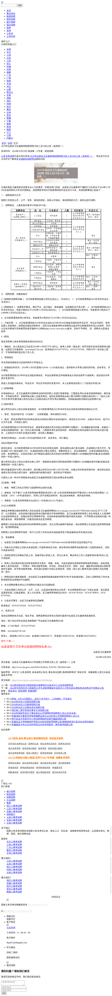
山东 (9, 58)
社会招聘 (11, 800)
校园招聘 (32, 691)
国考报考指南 (46, 753)
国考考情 (42, 748)
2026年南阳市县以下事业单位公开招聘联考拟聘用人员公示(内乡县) (44, 713)
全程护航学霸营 (27, 772)
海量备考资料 (63, 757)
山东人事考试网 (14, 864)
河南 (9, 104)
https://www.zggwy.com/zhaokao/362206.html (32, 680)
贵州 (9, 115)
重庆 (9, 109)
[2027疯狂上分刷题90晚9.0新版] (2, 781)
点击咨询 (11, 927)
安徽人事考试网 (14, 811)
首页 (9, 10)
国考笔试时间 (64, 744)
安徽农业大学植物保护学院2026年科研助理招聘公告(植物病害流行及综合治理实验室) (53, 722)
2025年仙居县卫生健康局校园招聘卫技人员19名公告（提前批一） (61, 156)
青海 (9, 127)
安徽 (9, 66)
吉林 (9, 69)
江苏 (9, 61)
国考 (9, 28)
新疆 (9, 124)
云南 (9, 112)
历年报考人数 (60, 753)
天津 (9, 84)
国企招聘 (11, 25)
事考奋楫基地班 (27, 768)
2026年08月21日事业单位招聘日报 (28, 707)
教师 (9, 803)
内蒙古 (10, 138)
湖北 (9, 101)
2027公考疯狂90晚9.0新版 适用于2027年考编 (31, 757)
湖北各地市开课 (59, 772)
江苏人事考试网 (14, 808)
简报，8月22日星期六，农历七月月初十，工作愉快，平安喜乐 (42, 699)
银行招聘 (11, 22)
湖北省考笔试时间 (48, 744)
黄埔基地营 (13, 768)
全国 (9, 49)
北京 (9, 52)
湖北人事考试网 (14, 880)
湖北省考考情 (14, 748)
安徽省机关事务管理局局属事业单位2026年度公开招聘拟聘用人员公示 (45, 716)
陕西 (9, 129)
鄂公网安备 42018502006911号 (17, 911)
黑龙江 (10, 92)
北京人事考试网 (14, 841)
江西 (9, 135)
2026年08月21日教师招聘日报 (26, 704)
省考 (9, 30)
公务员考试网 (7, 156)
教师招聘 (11, 16)
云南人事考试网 (14, 823)
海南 (9, 81)
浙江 (9, 63)
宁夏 (9, 121)
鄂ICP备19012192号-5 (38, 905)
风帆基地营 (13, 772)
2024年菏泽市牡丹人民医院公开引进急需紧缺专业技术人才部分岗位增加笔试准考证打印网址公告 (57, 688)
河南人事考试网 (14, 869)
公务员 (10, 33)
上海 (9, 55)
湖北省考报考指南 (16, 753)
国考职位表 (33, 744)
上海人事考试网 (14, 817)
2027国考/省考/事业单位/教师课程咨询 (28, 738)
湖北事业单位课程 (48, 763)
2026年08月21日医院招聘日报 (26, 702)
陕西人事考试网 (14, 892)
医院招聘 (11, 19)
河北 (9, 86)
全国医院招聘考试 (27, 159)
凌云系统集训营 (43, 772)
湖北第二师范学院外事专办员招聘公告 (30, 710)
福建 (9, 72)
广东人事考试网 (14, 847)
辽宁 (9, 132)
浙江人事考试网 (14, 806)
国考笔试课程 (14, 763)
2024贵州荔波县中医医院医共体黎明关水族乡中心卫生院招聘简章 (41, 685)
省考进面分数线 (29, 748)
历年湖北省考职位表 (17, 744)
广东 (9, 75)
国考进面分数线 (55, 748)
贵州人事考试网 (14, 889)
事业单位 (11, 13)
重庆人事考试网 (14, 850)
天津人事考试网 (14, 853)
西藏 (9, 118)
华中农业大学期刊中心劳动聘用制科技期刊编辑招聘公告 (39, 719)
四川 (9, 106)
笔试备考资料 (56, 738)
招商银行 (11, 814)
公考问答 (11, 36)
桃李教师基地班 (43, 768)
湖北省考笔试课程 (30, 763)
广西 (9, 78)
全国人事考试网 (14, 820)
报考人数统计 (32, 753)
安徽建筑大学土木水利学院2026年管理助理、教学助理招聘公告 (42, 724)
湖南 (9, 98)
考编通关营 (57, 768)
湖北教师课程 (64, 763)
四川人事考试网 (14, 886)
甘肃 (9, 95)
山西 (9, 89)
